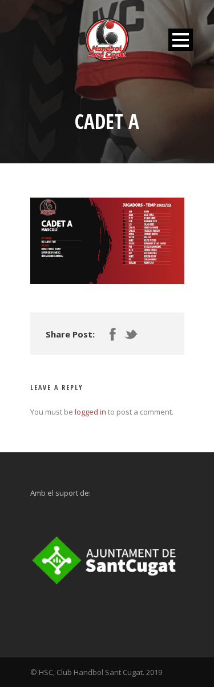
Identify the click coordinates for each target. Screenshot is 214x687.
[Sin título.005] (107, 241)
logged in (90, 412)
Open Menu (180, 40)
